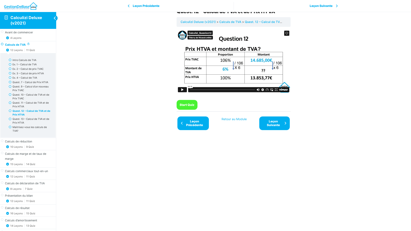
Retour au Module (234, 119)
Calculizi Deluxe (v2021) (198, 22)
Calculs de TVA (230, 22)
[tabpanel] (234, 68)
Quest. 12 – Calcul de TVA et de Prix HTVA (275, 22)
